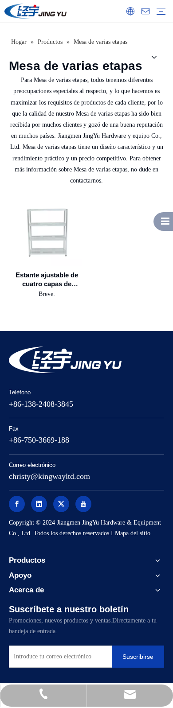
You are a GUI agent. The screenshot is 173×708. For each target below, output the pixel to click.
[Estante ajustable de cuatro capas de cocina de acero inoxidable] (47, 230)
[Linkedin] (39, 504)
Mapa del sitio (132, 533)
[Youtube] (83, 504)
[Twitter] (61, 504)
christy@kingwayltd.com (49, 476)
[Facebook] (17, 504)
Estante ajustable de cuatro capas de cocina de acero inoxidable (47, 279)
